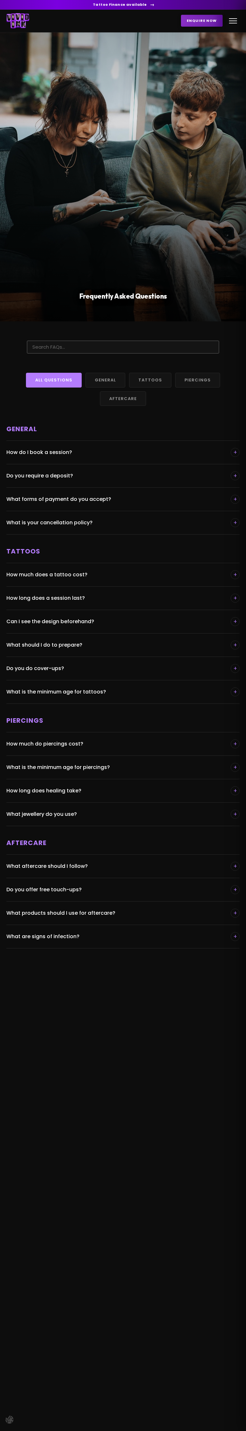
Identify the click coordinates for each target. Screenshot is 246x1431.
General (105, 380)
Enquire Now (202, 20)
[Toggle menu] (233, 21)
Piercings (197, 380)
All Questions (53, 380)
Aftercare (123, 399)
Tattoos (150, 380)
